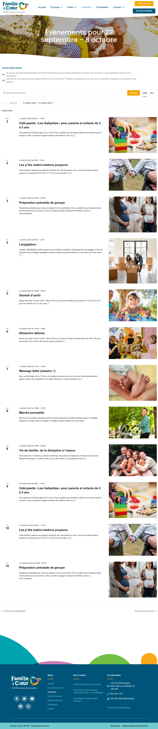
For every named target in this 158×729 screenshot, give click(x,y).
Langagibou (27, 244)
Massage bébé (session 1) (37, 371)
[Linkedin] (20, 706)
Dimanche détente (32, 333)
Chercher (133, 93)
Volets (70, 7)
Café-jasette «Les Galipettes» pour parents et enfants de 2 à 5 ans (60, 125)
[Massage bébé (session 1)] (133, 383)
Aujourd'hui (13, 103)
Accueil (42, 7)
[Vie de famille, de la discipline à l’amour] (133, 460)
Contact (117, 7)
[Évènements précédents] (2, 103)
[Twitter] (24, 699)
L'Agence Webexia (130, 726)
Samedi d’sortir (30, 295)
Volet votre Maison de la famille (87, 684)
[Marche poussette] (133, 423)
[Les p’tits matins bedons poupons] (133, 175)
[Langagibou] (133, 260)
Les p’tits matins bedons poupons (43, 165)
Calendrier (86, 7)
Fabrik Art (144, 726)
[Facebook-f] (17, 699)
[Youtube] (32, 699)
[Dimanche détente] (133, 343)
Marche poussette (31, 412)
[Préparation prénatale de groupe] (133, 214)
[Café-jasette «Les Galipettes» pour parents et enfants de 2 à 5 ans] (133, 135)
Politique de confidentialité (118, 707)
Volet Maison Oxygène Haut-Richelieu (85, 699)
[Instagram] (28, 706)
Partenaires (102, 7)
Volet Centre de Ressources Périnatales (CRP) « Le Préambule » (88, 691)
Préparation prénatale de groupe (42, 202)
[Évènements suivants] (5, 103)
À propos (55, 7)
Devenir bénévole (55, 700)
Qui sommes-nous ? (56, 688)
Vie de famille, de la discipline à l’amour (47, 450)
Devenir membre (55, 696)
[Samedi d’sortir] (133, 305)
